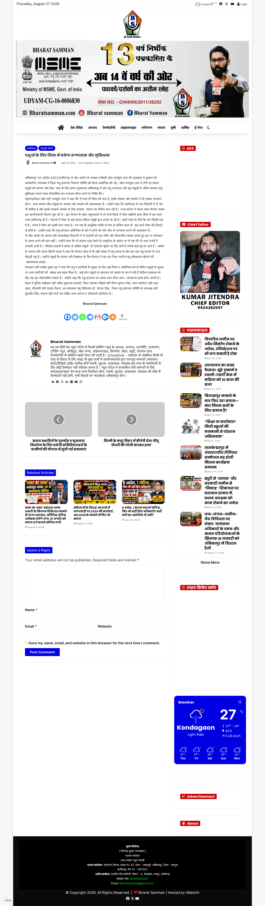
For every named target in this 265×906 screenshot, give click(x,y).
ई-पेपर (199, 128)
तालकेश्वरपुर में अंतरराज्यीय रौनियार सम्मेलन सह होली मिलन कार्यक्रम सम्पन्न (220, 457)
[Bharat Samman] (132, 24)
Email (31, 626)
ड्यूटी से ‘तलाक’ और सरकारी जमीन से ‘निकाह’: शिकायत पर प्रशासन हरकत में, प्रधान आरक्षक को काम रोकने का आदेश (221, 490)
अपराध (92, 128)
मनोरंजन (147, 128)
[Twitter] (75, 313)
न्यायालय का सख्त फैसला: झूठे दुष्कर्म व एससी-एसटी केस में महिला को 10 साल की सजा (221, 375)
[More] (112, 313)
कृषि (173, 128)
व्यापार (161, 128)
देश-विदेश (77, 128)
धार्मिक (185, 128)
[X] (62, 382)
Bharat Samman (41, 162)
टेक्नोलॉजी (108, 128)
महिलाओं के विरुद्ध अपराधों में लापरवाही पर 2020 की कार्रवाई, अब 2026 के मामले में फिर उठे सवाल (93, 513)
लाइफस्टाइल (128, 128)
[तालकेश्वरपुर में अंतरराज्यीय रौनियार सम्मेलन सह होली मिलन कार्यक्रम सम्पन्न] (191, 452)
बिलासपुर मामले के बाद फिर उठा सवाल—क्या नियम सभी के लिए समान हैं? (221, 403)
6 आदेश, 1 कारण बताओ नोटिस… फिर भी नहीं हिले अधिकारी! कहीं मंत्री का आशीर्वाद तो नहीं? (142, 511)
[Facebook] (67, 313)
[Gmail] (97, 313)
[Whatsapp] (82, 313)
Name (31, 610)
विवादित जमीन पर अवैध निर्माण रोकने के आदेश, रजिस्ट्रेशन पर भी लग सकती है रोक (221, 346)
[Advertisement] (214, 179)
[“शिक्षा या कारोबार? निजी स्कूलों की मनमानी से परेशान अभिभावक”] (191, 426)
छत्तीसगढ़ (31, 148)
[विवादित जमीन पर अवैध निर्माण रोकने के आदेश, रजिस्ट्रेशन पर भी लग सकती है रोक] (191, 344)
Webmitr (193, 892)
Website (105, 626)
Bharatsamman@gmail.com (136, 883)
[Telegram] (90, 313)
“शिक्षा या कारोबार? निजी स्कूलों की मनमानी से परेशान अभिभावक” (220, 429)
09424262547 (139, 878)
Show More (210, 562)
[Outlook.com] (105, 313)
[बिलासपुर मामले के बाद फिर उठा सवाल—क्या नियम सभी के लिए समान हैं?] (191, 400)
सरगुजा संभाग (47, 148)
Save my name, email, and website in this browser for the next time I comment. (94, 643)
